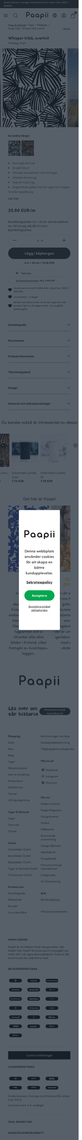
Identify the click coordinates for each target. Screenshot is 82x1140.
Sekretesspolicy (39, 582)
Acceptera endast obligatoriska (39, 608)
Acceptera (39, 595)
